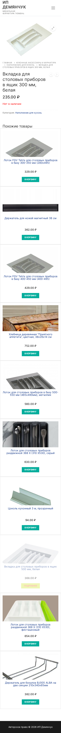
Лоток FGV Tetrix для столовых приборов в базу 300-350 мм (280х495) (30, 161)
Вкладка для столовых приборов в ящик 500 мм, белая (30, 568)
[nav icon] (53, 8)
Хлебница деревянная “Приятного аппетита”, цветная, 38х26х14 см (30, 335)
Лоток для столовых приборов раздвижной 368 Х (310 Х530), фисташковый (30, 627)
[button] (53, 28)
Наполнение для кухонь (21, 65)
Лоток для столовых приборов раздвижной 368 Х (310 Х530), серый (31, 452)
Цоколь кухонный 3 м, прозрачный (30, 508)
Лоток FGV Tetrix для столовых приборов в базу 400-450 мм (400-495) (30, 277)
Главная (7, 63)
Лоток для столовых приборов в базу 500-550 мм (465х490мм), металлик (30, 393)
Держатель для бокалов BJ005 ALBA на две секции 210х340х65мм (30, 684)
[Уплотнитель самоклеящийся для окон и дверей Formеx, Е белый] (57, 75)
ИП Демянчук (14, 4)
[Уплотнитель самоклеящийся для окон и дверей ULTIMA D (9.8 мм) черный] (51, 75)
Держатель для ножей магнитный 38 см (30, 218)
